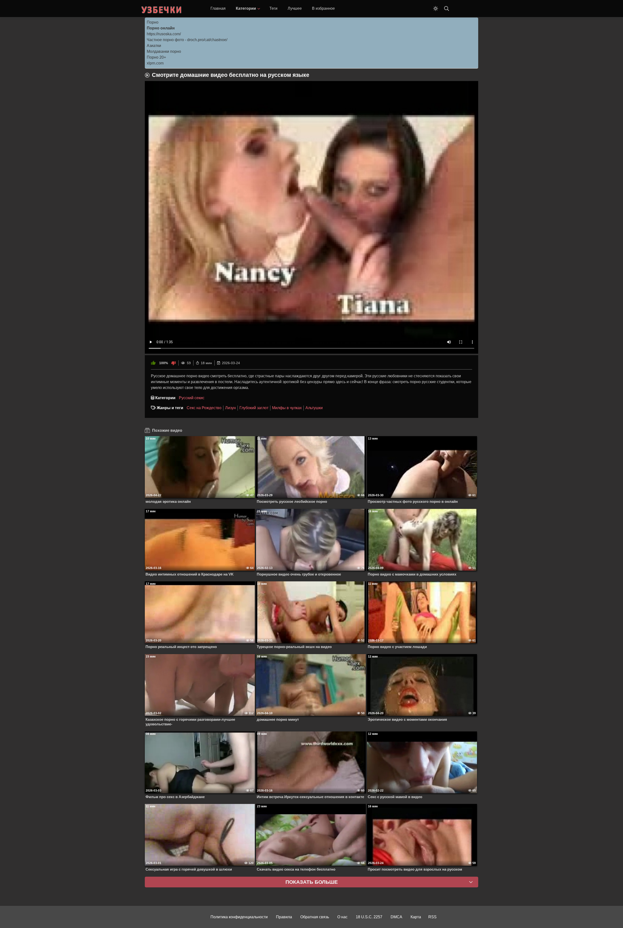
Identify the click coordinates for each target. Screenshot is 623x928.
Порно (152, 22)
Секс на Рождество (204, 408)
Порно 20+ (156, 57)
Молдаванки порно (164, 51)
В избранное (323, 8)
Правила (284, 917)
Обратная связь (314, 917)
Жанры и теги (170, 408)
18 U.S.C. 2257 (369, 917)
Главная (218, 8)
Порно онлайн (161, 28)
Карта (416, 917)
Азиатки (154, 46)
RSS (432, 917)
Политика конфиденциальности (239, 917)
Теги (273, 8)
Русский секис (191, 398)
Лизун (230, 408)
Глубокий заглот (253, 408)
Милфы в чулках (287, 408)
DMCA (396, 917)
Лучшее (295, 8)
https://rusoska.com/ (164, 34)
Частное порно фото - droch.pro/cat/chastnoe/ (187, 40)
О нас (342, 917)
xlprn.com (155, 63)
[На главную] (161, 8)
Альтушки (314, 408)
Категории (246, 8)
